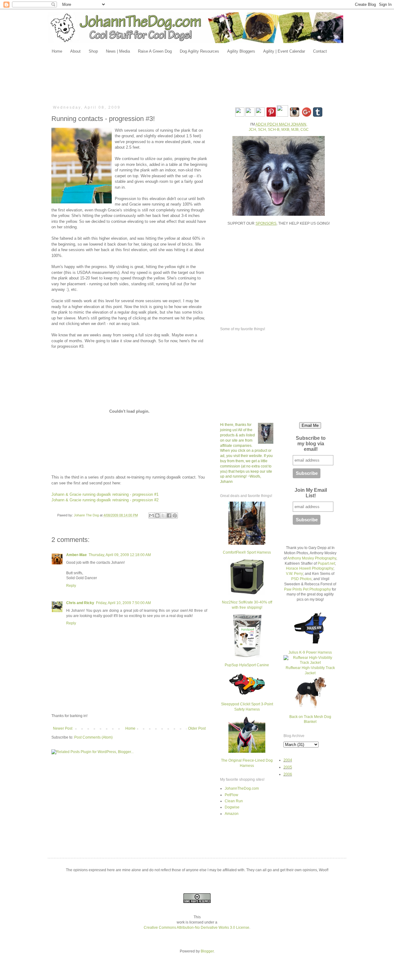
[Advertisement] (197, 79)
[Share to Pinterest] (175, 515)
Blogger (207, 951)
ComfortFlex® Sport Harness (247, 552)
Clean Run (234, 801)
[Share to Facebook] (169, 515)
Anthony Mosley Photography (311, 558)
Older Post (197, 728)
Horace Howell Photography (309, 568)
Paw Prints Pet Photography (307, 589)
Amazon (232, 814)
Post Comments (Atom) (93, 737)
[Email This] (151, 515)
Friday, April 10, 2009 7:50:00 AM (123, 603)
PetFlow (231, 795)
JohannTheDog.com (242, 788)
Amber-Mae (76, 555)
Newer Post (62, 728)
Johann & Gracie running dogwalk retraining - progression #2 (105, 500)
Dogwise (232, 807)
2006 (287, 774)
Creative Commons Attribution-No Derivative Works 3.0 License (196, 927)
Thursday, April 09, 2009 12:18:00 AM (120, 555)
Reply (71, 585)
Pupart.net (326, 563)
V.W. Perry (294, 573)
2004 (287, 760)
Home (130, 728)
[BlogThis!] (157, 515)
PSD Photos (301, 579)
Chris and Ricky (80, 603)
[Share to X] (163, 515)
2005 (287, 767)
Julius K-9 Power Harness (310, 652)
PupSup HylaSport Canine (247, 665)
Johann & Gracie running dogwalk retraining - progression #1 (105, 494)
